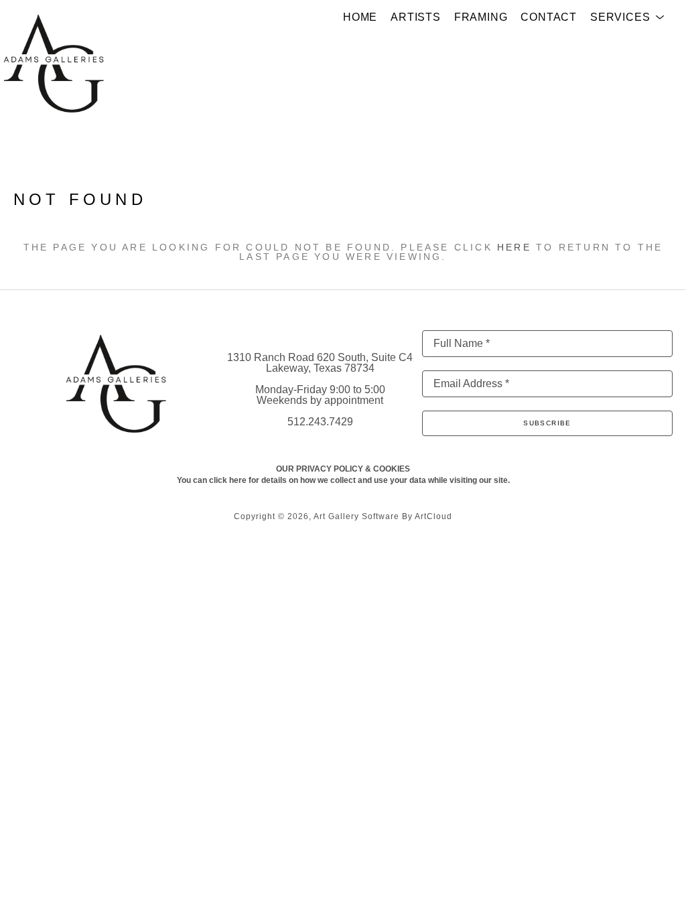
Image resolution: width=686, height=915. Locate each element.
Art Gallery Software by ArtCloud (383, 516)
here (514, 247)
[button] (627, 17)
